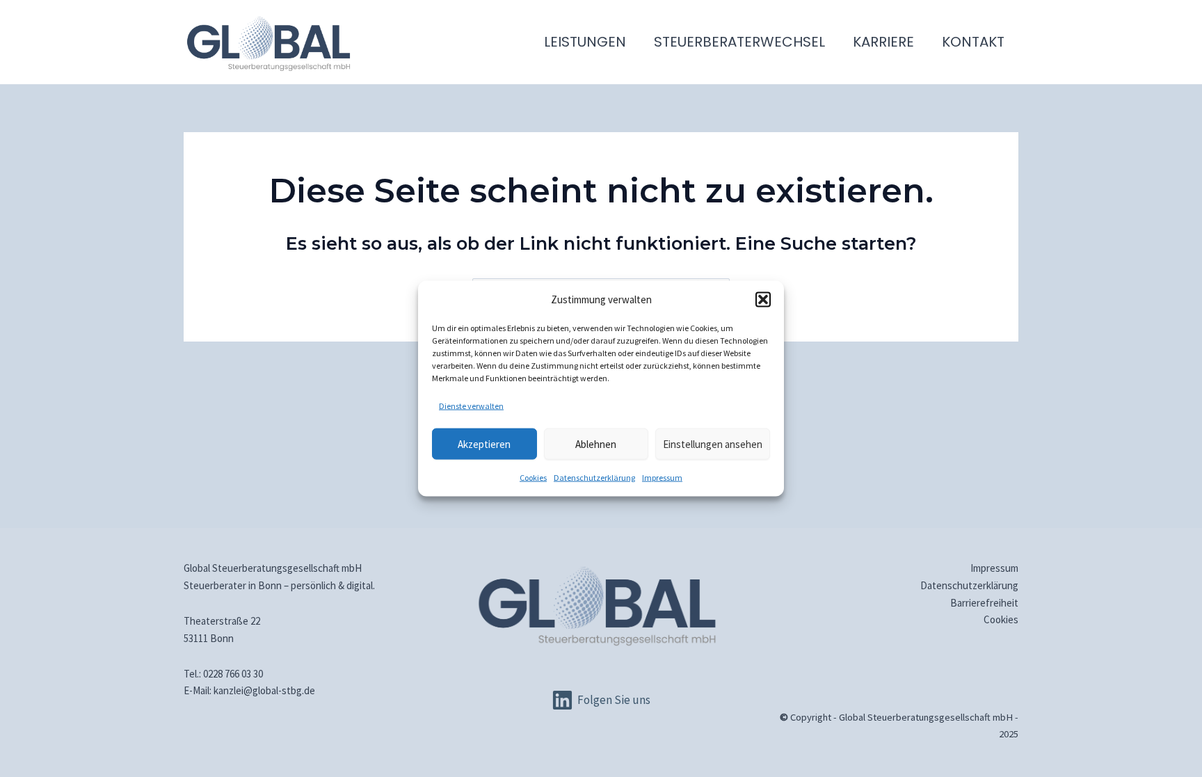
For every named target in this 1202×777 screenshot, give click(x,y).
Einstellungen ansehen (712, 443)
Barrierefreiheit (984, 602)
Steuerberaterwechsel (739, 41)
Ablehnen (595, 443)
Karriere (883, 41)
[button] (763, 299)
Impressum (662, 477)
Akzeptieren (484, 443)
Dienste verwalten (471, 406)
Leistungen (585, 41)
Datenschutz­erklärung (594, 477)
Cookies (533, 477)
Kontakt (973, 41)
